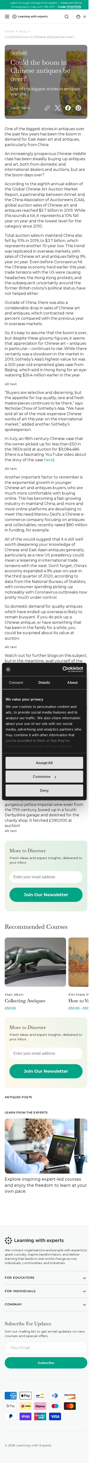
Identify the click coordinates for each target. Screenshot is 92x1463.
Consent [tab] (16, 682)
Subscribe (44, 1388)
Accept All (44, 763)
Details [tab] (44, 682)
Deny (44, 790)
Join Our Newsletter (44, 922)
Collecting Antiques (25, 1028)
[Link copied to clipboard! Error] (15, 114)
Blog (22, 31)
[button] (7, 16)
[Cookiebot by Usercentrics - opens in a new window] (63, 669)
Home (9, 31)
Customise (41, 777)
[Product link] (35, 1001)
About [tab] (72, 682)
